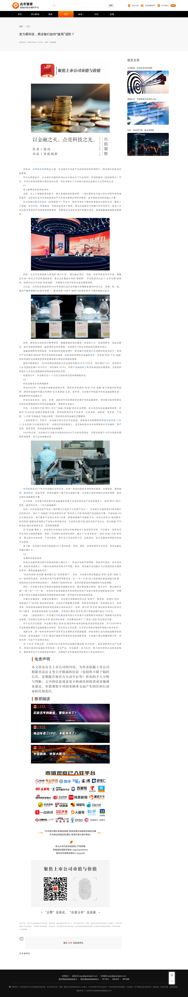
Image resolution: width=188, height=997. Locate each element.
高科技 (94, 286)
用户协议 (105, 979)
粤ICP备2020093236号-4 (89, 979)
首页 (22, 26)
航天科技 (33, 205)
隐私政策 (115, 979)
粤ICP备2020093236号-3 (68, 979)
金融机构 (79, 367)
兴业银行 (79, 181)
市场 (107, 424)
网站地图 (126, 979)
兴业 (44, 177)
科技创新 (42, 169)
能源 (47, 205)
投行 (53, 407)
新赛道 (91, 354)
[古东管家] (25, 5)
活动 (64, 521)
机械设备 (63, 615)
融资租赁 (28, 492)
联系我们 (65, 976)
